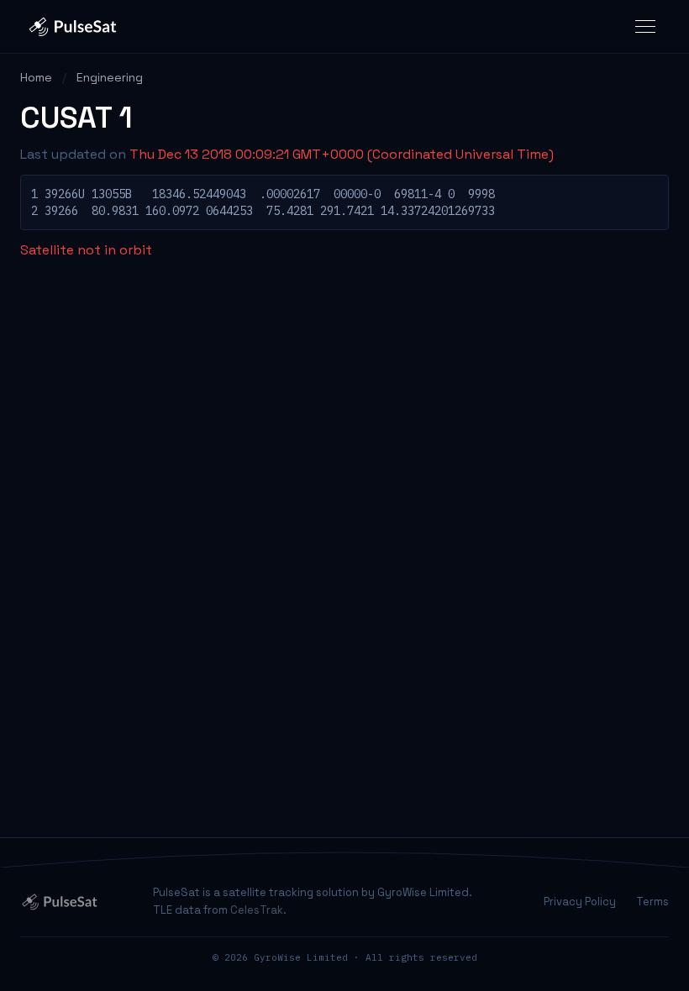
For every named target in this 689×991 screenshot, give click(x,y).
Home (36, 77)
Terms (652, 901)
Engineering (109, 77)
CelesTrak (256, 910)
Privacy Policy (580, 901)
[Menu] (645, 26)
